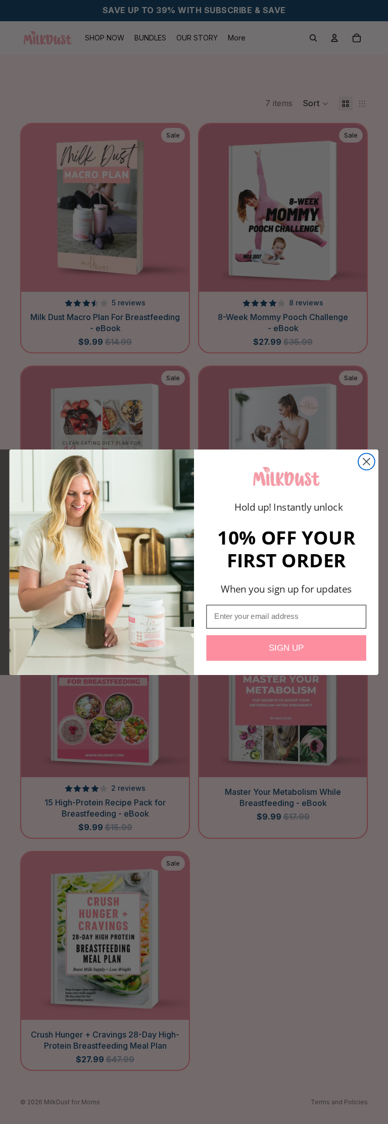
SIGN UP (286, 647)
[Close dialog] (366, 461)
